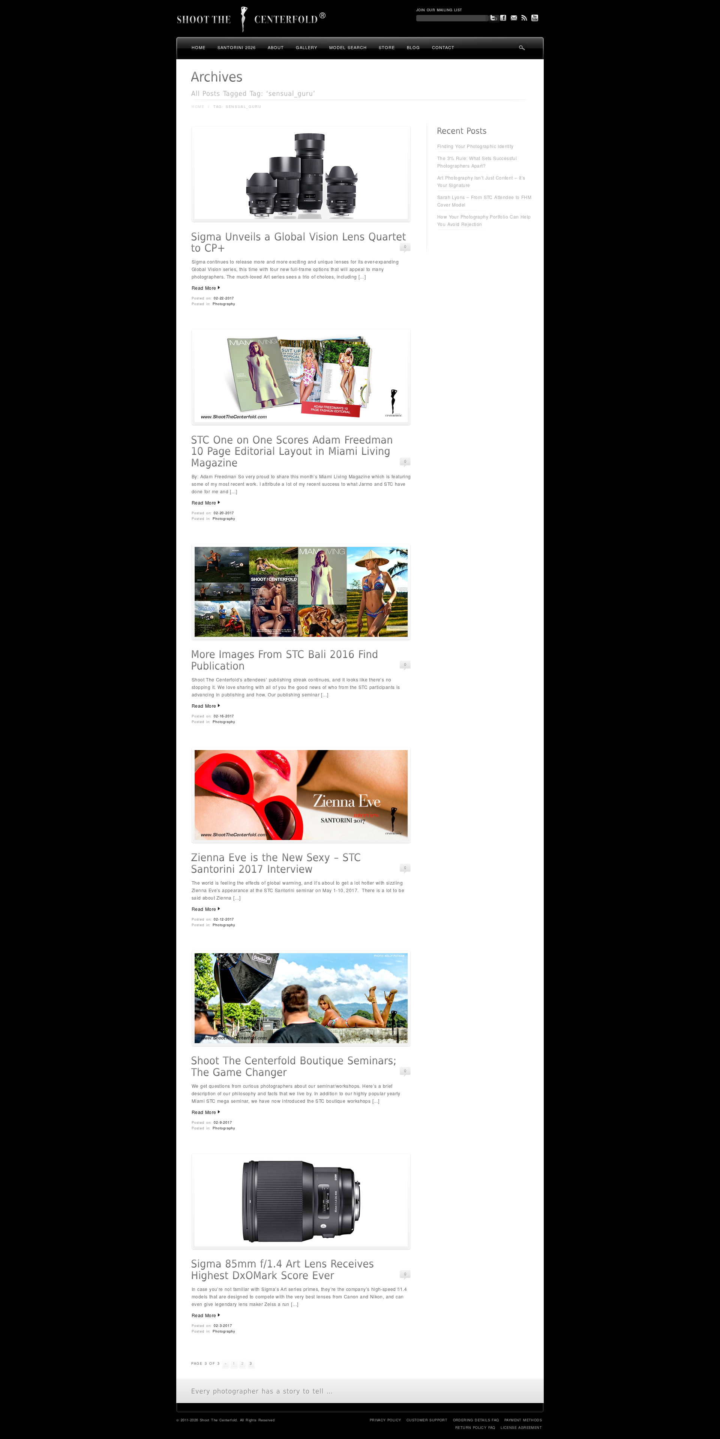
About (276, 47)
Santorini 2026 (237, 47)
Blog (413, 47)
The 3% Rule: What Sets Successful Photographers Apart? (477, 162)
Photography (224, 303)
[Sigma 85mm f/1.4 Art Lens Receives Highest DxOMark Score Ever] (301, 1247)
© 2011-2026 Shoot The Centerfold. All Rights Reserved (225, 1420)
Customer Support (426, 1420)
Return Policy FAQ (475, 1427)
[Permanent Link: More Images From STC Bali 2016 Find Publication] (286, 660)
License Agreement (521, 1427)
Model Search (348, 47)
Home (199, 47)
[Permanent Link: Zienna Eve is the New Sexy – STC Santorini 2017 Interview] (277, 864)
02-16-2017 (224, 716)
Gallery (306, 47)
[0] (405, 247)
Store (387, 47)
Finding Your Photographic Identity (475, 146)
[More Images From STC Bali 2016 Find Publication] (301, 638)
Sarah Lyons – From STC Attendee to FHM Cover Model (484, 201)
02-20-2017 (224, 513)
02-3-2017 (223, 1325)
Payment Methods (523, 1420)
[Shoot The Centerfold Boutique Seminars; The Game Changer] (301, 1044)
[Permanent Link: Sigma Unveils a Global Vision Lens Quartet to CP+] (300, 243)
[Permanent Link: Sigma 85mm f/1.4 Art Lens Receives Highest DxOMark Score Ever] (284, 1270)
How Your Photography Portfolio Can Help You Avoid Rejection (484, 220)
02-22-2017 (224, 298)
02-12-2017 (224, 919)
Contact (443, 47)
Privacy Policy (385, 1420)
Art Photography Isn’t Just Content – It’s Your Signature (481, 181)
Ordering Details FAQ (476, 1420)
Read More (204, 288)
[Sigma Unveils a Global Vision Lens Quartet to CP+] (301, 220)
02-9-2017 (223, 1122)
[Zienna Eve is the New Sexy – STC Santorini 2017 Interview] (301, 841)
